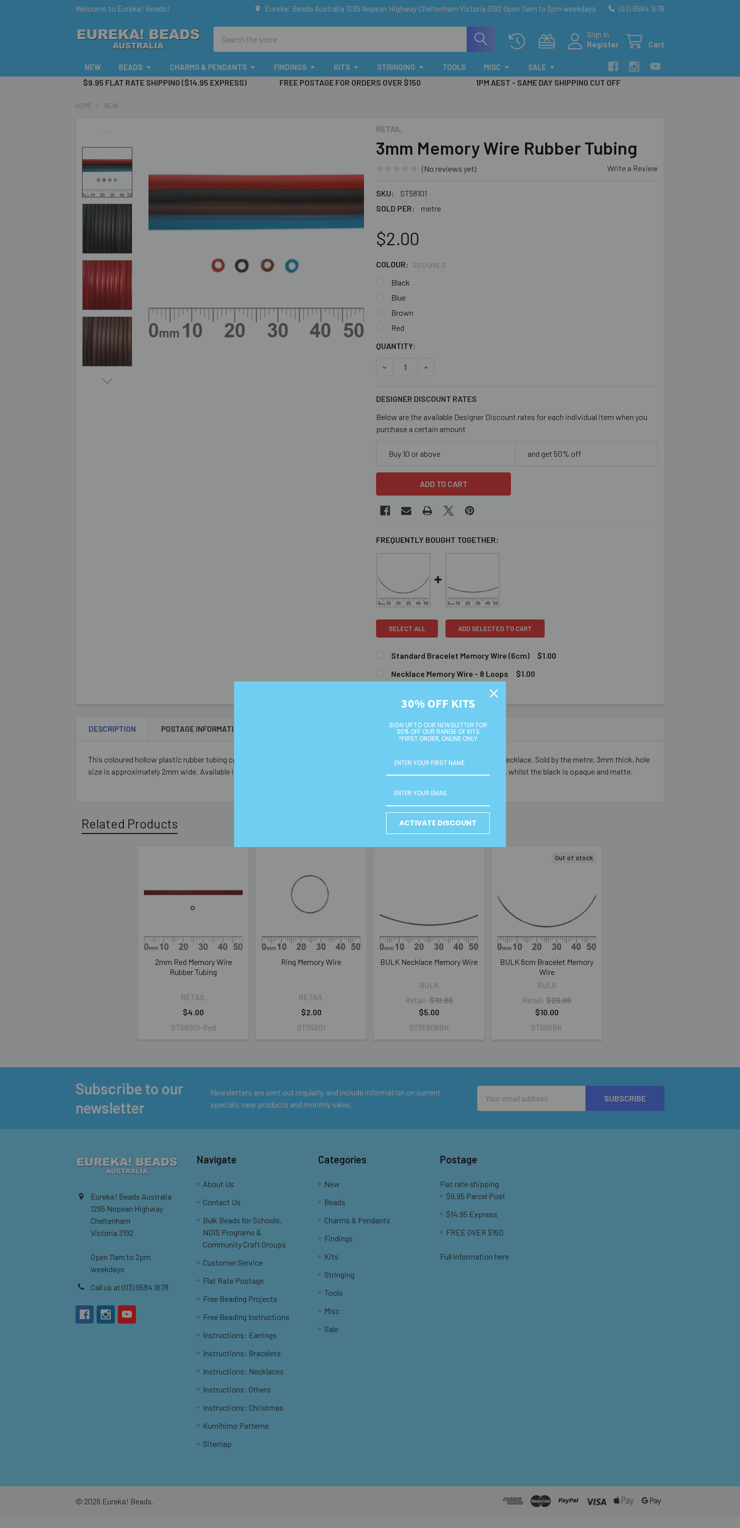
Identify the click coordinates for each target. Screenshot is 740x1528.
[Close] (494, 693)
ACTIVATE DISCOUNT (438, 823)
